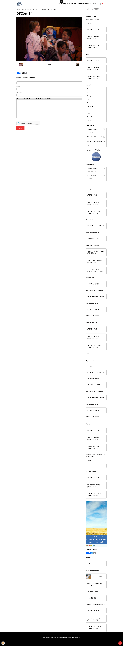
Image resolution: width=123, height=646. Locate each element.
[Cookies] (3, 643)
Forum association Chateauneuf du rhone (95, 270)
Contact (89, 99)
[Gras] (18, 99)
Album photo (24, 9)
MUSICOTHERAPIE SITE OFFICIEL (67, 4)
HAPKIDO (96, 179)
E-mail (18, 86)
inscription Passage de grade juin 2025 (94, 37)
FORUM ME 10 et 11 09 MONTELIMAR (94, 261)
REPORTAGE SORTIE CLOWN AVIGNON (39, 9)
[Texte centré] (32, 99)
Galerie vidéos (90, 106)
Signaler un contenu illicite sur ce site (71, 637)
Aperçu (49, 98)
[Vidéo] (41, 99)
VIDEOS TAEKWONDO (96, 172)
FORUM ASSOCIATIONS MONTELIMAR (95, 252)
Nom (17, 80)
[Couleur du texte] (27, 99)
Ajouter (20, 128)
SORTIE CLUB (91, 564)
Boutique (89, 120)
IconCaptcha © (37, 124)
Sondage (89, 96)
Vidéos (95, 4)
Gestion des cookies (61, 644)
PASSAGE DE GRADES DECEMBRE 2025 (94, 47)
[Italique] (20, 99)
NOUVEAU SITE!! (93, 284)
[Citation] (29, 99)
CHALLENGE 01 (92, 598)
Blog (88, 92)
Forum (88, 113)
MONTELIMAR (97, 576)
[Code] (43, 99)
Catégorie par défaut (96, 129)
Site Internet (19, 92)
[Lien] (34, 99)
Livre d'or (89, 110)
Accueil (18, 9)
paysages (96, 145)
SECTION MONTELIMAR (95, 297)
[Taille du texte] (24, 99)
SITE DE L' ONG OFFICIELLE (84, 4)
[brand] (19, 4)
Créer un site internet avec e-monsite (52, 637)
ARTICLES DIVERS (93, 309)
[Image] (38, 99)
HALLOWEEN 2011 (96, 133)
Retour (49, 64)
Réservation (52, 4)
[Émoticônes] (45, 99)
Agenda (89, 89)
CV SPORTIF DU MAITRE (95, 226)
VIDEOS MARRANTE (96, 175)
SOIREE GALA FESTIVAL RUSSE (96, 141)
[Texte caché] (36, 99)
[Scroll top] (120, 643)
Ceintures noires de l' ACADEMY (94, 584)
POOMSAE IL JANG (93, 238)
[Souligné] (22, 99)
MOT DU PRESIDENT (94, 29)
